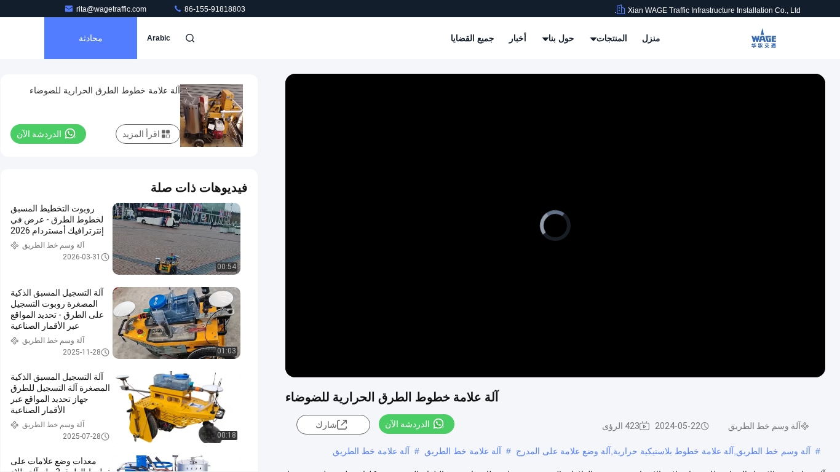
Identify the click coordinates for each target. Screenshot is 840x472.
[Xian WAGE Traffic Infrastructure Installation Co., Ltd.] (762, 38)
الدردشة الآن (407, 424)
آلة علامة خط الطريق (462, 451)
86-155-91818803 (214, 9)
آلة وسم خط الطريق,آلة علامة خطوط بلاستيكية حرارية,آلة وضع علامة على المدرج (663, 451)
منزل (651, 38)
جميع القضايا (472, 38)
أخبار (517, 38)
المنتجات (610, 38)
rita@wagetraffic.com (112, 9)
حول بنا (560, 38)
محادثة (91, 38)
